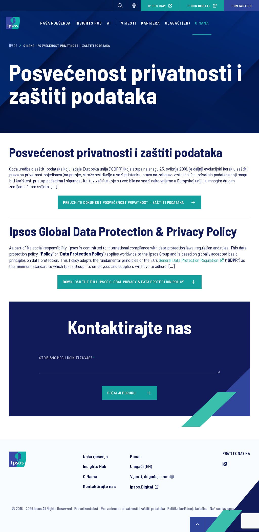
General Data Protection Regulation (188, 260)
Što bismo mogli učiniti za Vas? (66, 357)
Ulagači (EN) (177, 22)
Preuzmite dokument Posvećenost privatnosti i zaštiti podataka (123, 202)
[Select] (134, 5)
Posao (136, 456)
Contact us (241, 6)
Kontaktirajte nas (99, 486)
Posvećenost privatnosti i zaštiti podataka (133, 508)
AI (109, 22)
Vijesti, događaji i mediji (152, 476)
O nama (202, 22)
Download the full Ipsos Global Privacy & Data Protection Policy (123, 282)
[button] (120, 5)
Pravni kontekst (86, 508)
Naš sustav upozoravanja (228, 508)
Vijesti (128, 22)
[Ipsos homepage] (14, 23)
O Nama (90, 476)
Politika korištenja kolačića (187, 508)
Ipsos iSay (157, 6)
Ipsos (13, 46)
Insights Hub (89, 22)
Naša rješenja (55, 22)
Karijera (150, 22)
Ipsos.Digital (199, 6)
